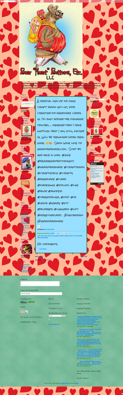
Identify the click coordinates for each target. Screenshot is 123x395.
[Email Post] (58, 233)
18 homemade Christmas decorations (26, 267)
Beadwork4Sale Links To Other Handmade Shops (26, 218)
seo (74, 235)
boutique (45, 235)
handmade (61, 235)
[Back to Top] (122, 394)
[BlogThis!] (62, 233)
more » (92, 183)
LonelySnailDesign (64, 383)
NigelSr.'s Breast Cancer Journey (97, 171)
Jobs (22, 293)
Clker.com (23, 186)
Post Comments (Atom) (46, 260)
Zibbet (46, 237)
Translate (96, 103)
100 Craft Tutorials (25, 264)
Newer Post (38, 256)
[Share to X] (64, 233)
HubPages (100, 183)
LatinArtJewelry (25, 225)
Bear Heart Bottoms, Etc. (54, 324)
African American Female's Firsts (95, 174)
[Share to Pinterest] (67, 233)
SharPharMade (79, 235)
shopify (39, 237)
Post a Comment (43, 249)
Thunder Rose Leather (26, 228)
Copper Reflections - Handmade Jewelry (25, 222)
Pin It (91, 145)
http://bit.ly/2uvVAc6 (49, 229)
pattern (71, 235)
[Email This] (61, 233)
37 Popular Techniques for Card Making (26, 271)
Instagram (66, 235)
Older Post (84, 256)
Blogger (77, 383)
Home (61, 256)
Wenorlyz (23, 230)
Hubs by (95, 164)
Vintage (43, 237)
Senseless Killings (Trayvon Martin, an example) (95, 176)
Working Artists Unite (26, 232)
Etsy (54, 235)
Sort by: (92, 166)
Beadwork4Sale (24, 214)
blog (42, 235)
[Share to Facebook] (66, 233)
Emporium (50, 235)
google (56, 235)
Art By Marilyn (24, 212)
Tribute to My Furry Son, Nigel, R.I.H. (96, 169)
